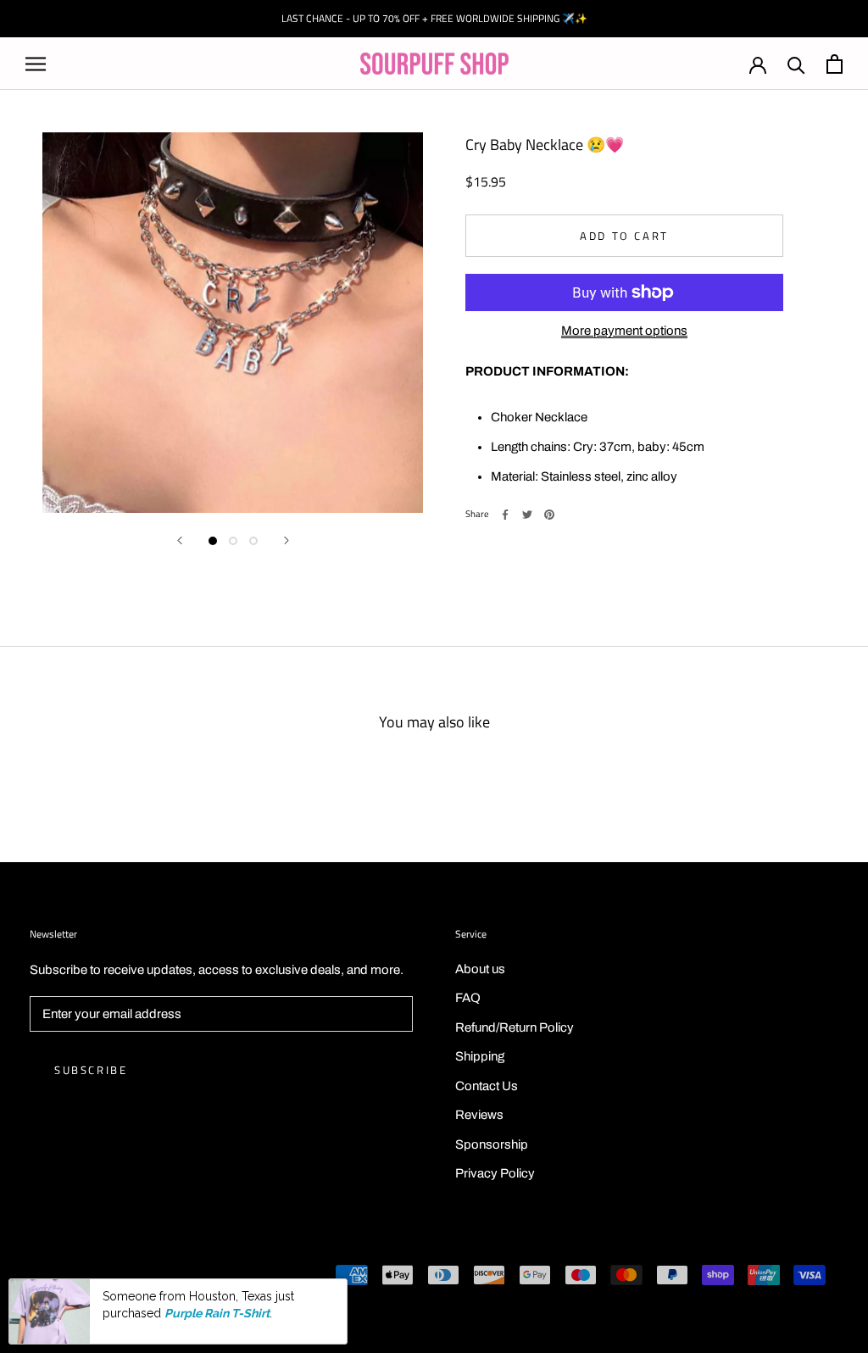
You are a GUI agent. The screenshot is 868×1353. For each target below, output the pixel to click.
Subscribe (90, 1069)
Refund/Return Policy (514, 1027)
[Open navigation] (35, 64)
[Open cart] (834, 64)
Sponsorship (491, 1144)
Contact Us (486, 1086)
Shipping (479, 1056)
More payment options (624, 330)
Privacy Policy (495, 1173)
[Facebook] (505, 514)
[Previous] (179, 540)
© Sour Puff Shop (76, 1276)
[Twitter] (527, 514)
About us (480, 969)
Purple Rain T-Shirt (217, 1313)
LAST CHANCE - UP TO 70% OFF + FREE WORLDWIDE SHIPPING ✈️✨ (434, 18)
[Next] (286, 540)
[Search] (796, 64)
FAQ (468, 998)
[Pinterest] (549, 514)
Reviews (479, 1115)
